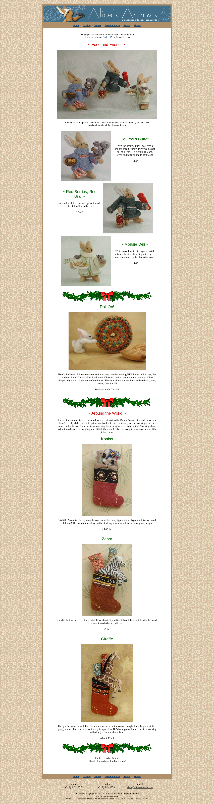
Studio (127, 25)
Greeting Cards (112, 25)
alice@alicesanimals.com (140, 787)
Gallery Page (109, 37)
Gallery (97, 25)
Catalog (87, 25)
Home (76, 25)
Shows (137, 25)
